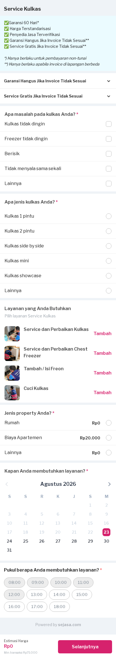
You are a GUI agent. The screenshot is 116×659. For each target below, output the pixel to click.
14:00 (59, 594)
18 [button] (25, 532)
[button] (109, 484)
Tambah (102, 333)
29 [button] (90, 541)
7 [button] (74, 514)
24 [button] (9, 541)
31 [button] (9, 550)
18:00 (59, 606)
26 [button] (41, 541)
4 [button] (25, 514)
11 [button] (25, 523)
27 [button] (57, 541)
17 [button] (9, 532)
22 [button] (90, 532)
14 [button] (74, 523)
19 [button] (41, 532)
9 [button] (106, 514)
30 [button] (106, 541)
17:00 (37, 606)
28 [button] (74, 541)
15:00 (82, 594)
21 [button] (74, 532)
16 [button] (106, 523)
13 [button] (57, 523)
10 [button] (9, 523)
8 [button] (90, 514)
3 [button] (9, 514)
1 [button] (90, 505)
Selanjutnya (85, 646)
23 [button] (106, 532)
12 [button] (41, 523)
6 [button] (58, 514)
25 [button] (25, 541)
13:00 (37, 594)
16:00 (14, 606)
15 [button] (90, 523)
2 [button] (106, 505)
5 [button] (42, 514)
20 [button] (58, 532)
